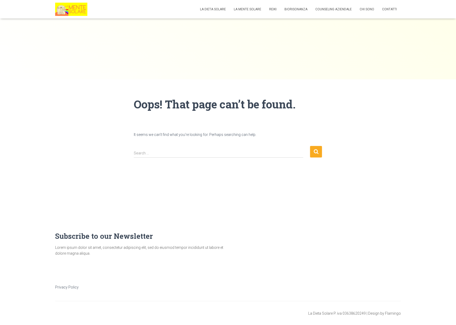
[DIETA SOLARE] (71, 9)
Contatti (389, 9)
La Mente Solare (247, 9)
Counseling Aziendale (333, 9)
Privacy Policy (67, 287)
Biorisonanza (295, 9)
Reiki (273, 9)
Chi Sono (367, 9)
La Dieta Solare (213, 9)
